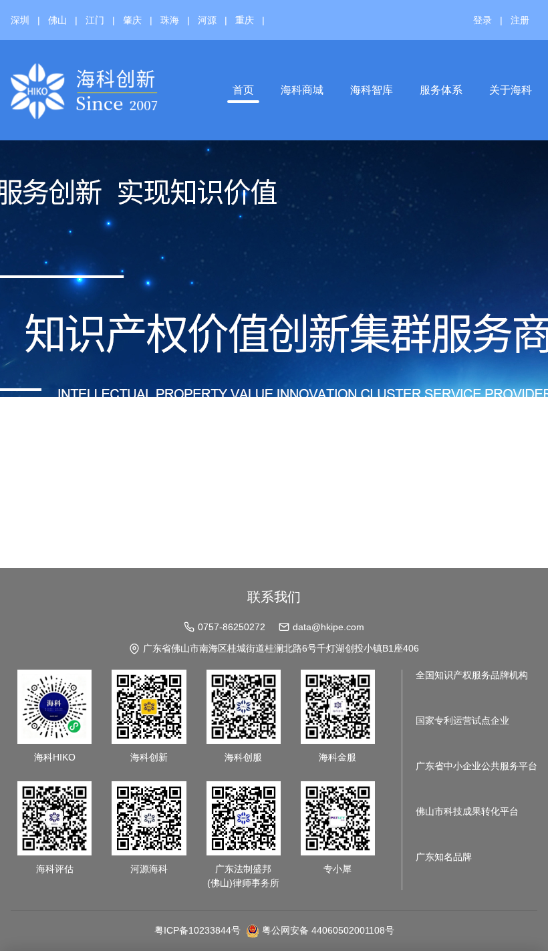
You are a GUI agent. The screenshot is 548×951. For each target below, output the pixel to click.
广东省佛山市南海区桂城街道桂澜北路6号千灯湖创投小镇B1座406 (281, 648)
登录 (482, 20)
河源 (207, 20)
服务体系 (441, 90)
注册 (520, 20)
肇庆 (132, 20)
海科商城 (302, 90)
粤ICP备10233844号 (197, 930)
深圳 (20, 20)
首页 (243, 90)
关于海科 (510, 90)
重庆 (244, 20)
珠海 (169, 20)
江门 (95, 20)
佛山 (57, 20)
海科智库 (371, 90)
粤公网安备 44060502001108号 (328, 930)
